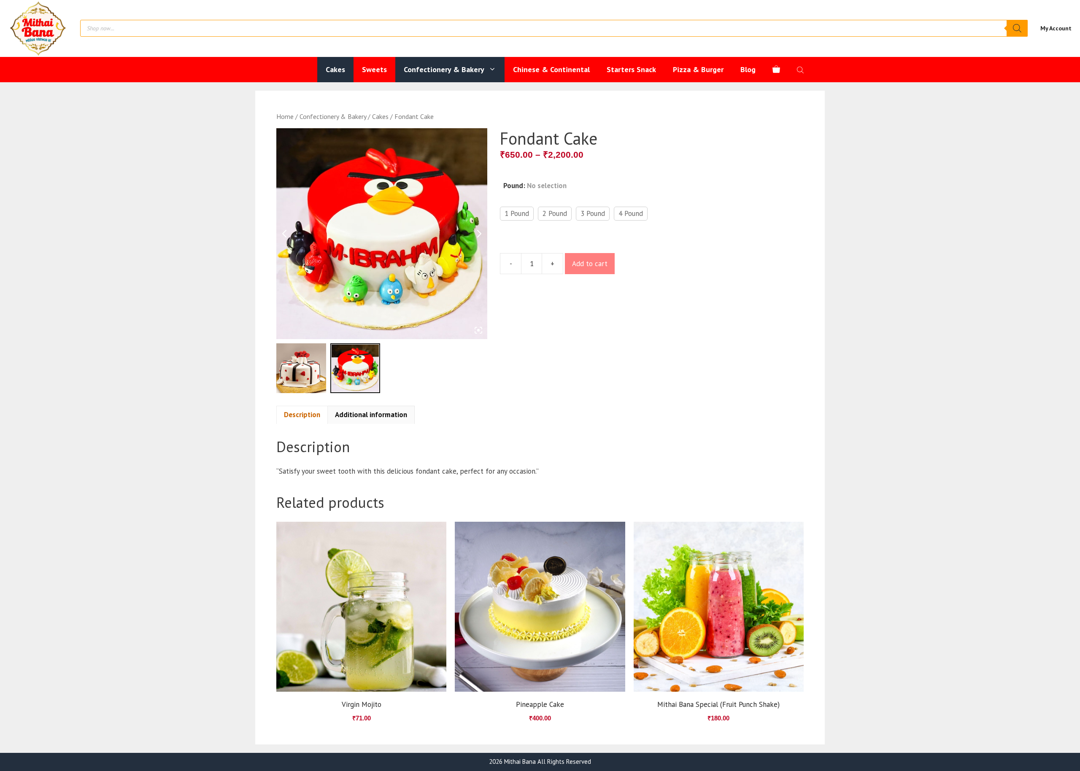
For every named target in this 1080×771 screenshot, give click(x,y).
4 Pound (630, 213)
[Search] (1017, 28)
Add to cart (590, 263)
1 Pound (517, 213)
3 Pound (592, 213)
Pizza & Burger (698, 69)
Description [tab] (302, 414)
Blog (748, 69)
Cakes (335, 69)
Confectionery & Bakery (444, 69)
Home (285, 116)
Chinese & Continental (551, 69)
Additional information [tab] (371, 414)
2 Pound (555, 213)
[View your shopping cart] (776, 69)
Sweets (374, 69)
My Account (1056, 28)
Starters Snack (631, 69)
